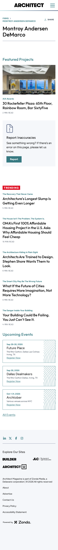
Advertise (7, 493)
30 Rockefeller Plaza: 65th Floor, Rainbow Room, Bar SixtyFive (27, 105)
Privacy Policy (9, 506)
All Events (9, 415)
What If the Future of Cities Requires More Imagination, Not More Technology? (27, 290)
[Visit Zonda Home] (17, 522)
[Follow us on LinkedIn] (4, 438)
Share (51, 19)
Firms (6, 18)
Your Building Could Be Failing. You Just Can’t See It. (26, 317)
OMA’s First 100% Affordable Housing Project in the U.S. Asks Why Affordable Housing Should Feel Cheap (27, 230)
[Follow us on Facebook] (16, 438)
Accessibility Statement (15, 512)
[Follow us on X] (10, 438)
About (6, 487)
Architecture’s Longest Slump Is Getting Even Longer (27, 200)
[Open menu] (52, 5)
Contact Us (8, 500)
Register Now (13, 357)
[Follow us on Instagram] (22, 438)
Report (14, 159)
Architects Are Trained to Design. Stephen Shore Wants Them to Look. (28, 261)
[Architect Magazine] (29, 5)
